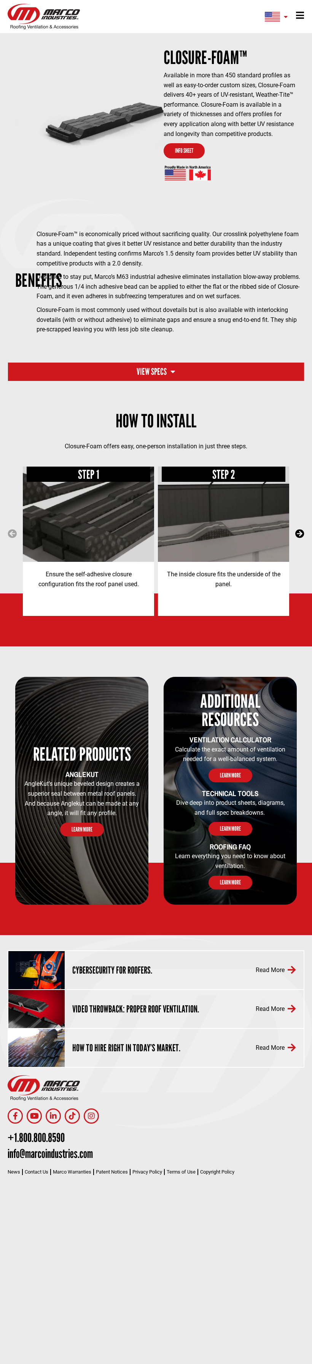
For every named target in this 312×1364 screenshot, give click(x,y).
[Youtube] (34, 1116)
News (14, 1172)
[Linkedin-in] (53, 1116)
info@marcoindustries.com (50, 1153)
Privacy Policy (147, 1172)
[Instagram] (91, 1116)
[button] (12, 533)
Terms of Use (181, 1172)
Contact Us (36, 1172)
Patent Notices (112, 1172)
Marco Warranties (72, 1172)
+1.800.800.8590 (36, 1137)
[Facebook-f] (15, 1116)
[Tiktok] (72, 1116)
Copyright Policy (217, 1172)
